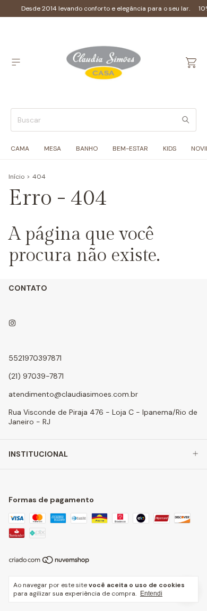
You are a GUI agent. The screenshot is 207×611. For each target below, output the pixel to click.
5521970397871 (35, 358)
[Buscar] (185, 120)
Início (16, 176)
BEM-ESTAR (130, 148)
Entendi (151, 593)
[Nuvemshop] (49, 562)
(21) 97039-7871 (36, 376)
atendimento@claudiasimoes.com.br (73, 394)
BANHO (87, 148)
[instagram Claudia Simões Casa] (12, 323)
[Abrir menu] (16, 62)
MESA (52, 148)
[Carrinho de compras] (191, 62)
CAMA (20, 148)
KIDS (169, 148)
